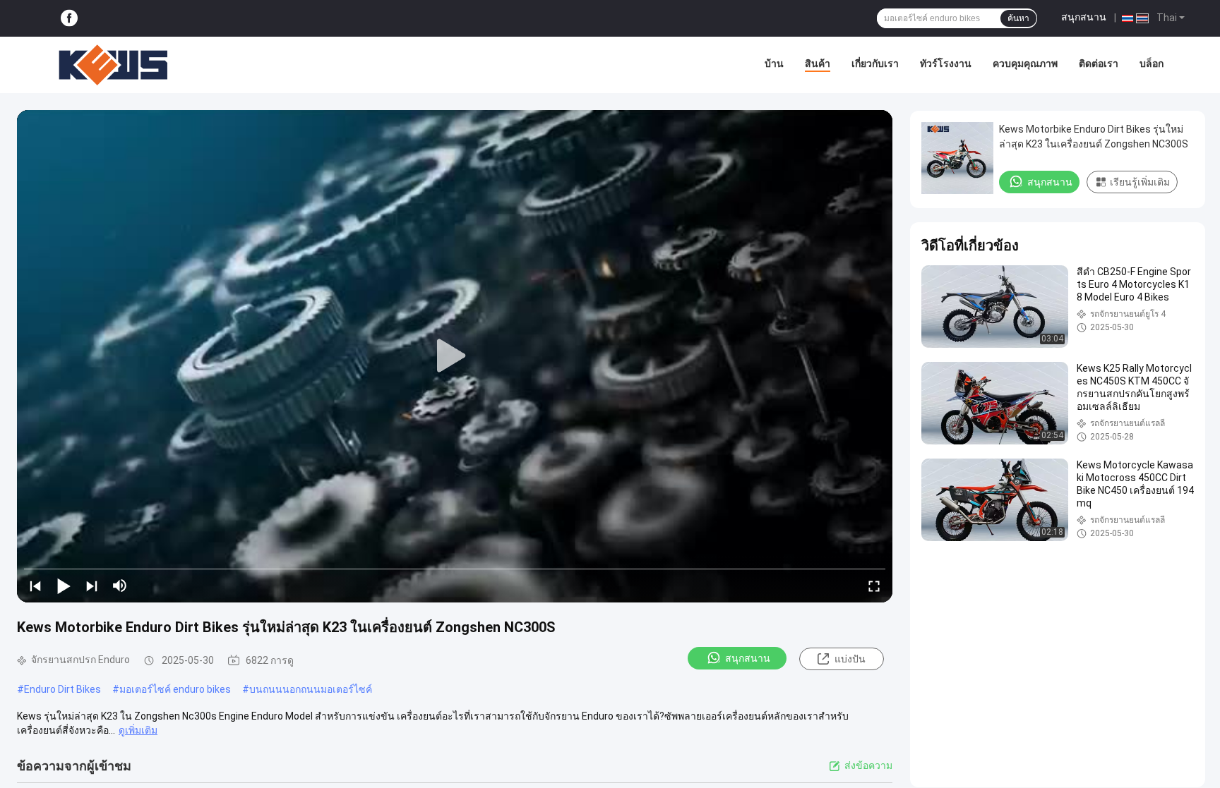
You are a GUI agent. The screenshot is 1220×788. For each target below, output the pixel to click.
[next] (92, 585)
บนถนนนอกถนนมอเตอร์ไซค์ (310, 689)
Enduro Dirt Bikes (62, 689)
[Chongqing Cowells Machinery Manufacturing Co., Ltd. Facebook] (69, 19)
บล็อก (1152, 63)
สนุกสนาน (1083, 17)
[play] (454, 356)
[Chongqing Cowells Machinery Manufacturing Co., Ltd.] (113, 65)
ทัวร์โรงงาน (945, 63)
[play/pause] (63, 585)
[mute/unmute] (120, 585)
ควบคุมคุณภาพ (1025, 63)
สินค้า (817, 63)
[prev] (35, 585)
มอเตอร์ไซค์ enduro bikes (175, 689)
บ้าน (774, 63)
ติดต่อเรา (1098, 63)
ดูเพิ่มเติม (138, 730)
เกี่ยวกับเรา (875, 63)
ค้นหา (1018, 18)
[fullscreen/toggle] (874, 585)
